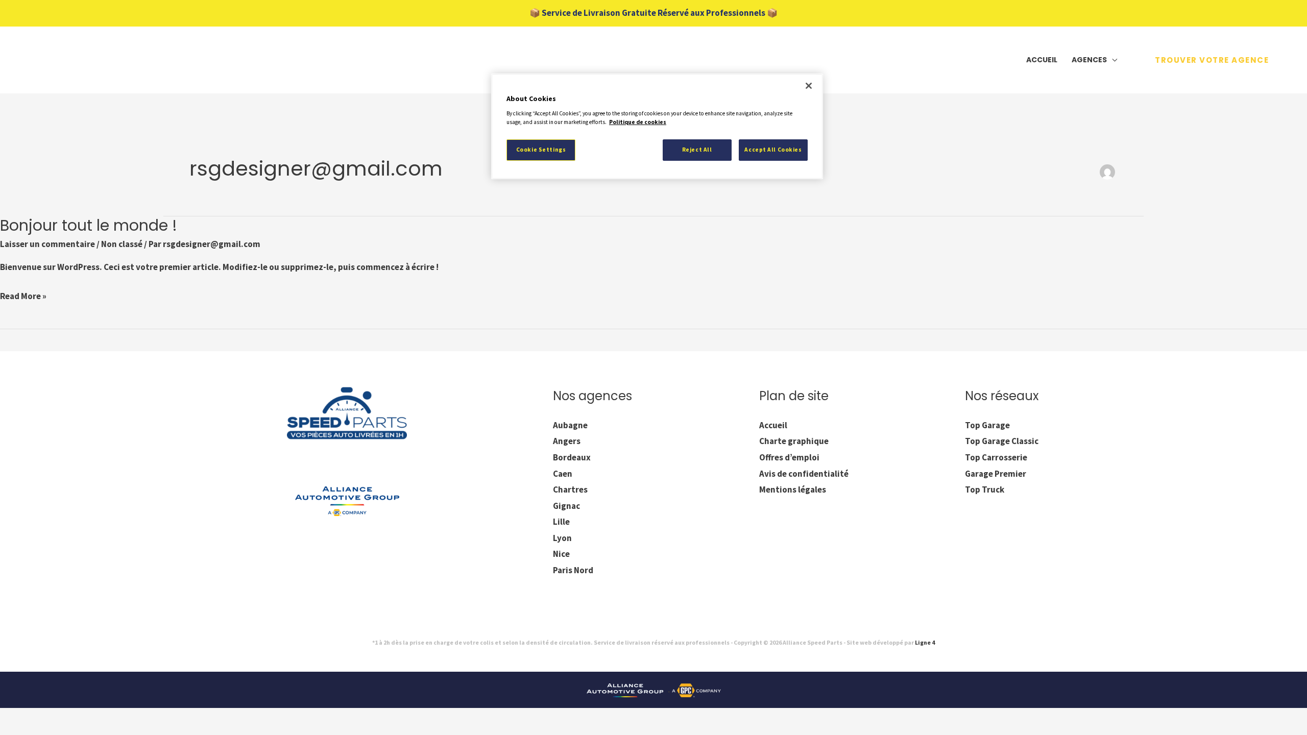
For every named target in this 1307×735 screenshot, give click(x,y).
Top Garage (987, 425)
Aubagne (570, 425)
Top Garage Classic (1001, 441)
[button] (1211, 60)
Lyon (562, 538)
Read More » (23, 295)
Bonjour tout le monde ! (88, 225)
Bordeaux (572, 457)
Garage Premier (995, 473)
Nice (561, 553)
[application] (1112, 60)
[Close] (808, 86)
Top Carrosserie (996, 457)
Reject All (697, 149)
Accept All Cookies (773, 149)
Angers (566, 441)
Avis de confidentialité (804, 473)
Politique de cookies (637, 122)
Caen (562, 473)
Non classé (121, 244)
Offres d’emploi (789, 457)
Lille (561, 521)
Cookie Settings (541, 149)
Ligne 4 (925, 642)
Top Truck (984, 489)
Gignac (566, 505)
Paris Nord (573, 570)
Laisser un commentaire (47, 244)
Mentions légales (792, 489)
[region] (657, 126)
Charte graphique (794, 441)
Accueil (773, 425)
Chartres (570, 489)
